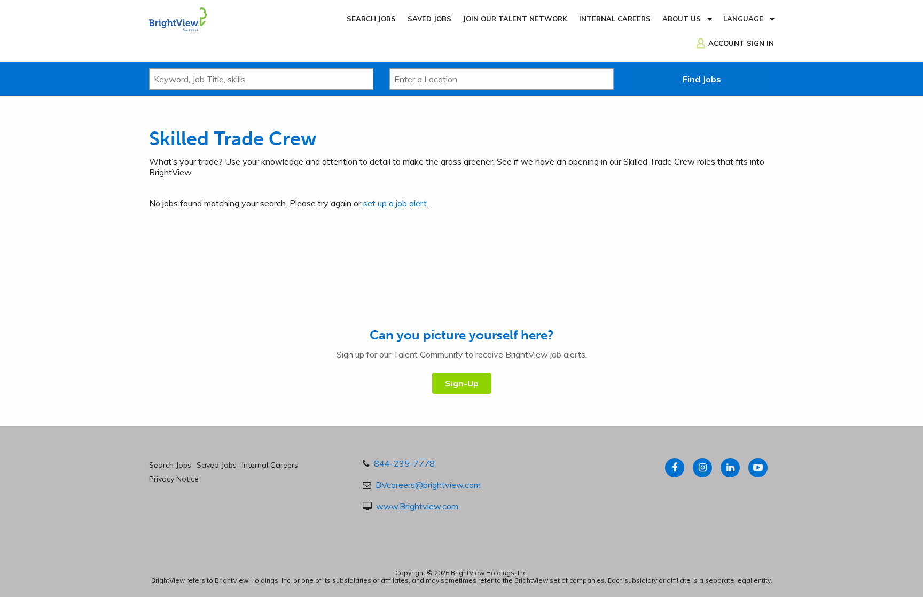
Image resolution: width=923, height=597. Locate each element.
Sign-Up (462, 383)
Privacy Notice (174, 479)
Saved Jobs (429, 18)
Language (743, 18)
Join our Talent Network (515, 18)
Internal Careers (615, 18)
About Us (681, 18)
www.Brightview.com (417, 506)
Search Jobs (371, 18)
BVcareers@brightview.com (428, 484)
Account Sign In (741, 43)
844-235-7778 (404, 463)
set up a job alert (395, 203)
